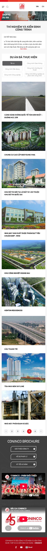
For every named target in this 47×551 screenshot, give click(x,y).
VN (37, 7)
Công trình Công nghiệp (12, 75)
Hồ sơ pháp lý (21, 456)
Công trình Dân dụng (12, 69)
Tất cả (12, 63)
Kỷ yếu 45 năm (21, 464)
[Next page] (41, 431)
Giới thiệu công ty (22, 449)
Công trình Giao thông (34, 63)
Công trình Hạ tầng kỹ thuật (34, 69)
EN (43, 6)
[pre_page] (6, 431)
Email (30, 547)
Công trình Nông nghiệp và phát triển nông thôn (34, 75)
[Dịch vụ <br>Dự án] (23, 16)
